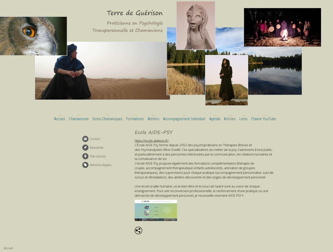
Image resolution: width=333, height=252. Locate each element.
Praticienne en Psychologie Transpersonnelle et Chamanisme (127, 26)
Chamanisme (79, 119)
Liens (243, 119)
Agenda (214, 119)
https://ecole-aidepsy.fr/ (152, 140)
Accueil (59, 119)
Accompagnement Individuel (184, 119)
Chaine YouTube (263, 119)
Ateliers (153, 119)
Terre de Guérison (135, 12)
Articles (229, 119)
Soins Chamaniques (107, 119)
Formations (135, 119)
